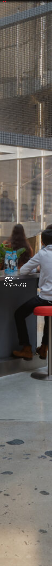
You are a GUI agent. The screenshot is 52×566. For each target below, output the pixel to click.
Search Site (48, 2)
